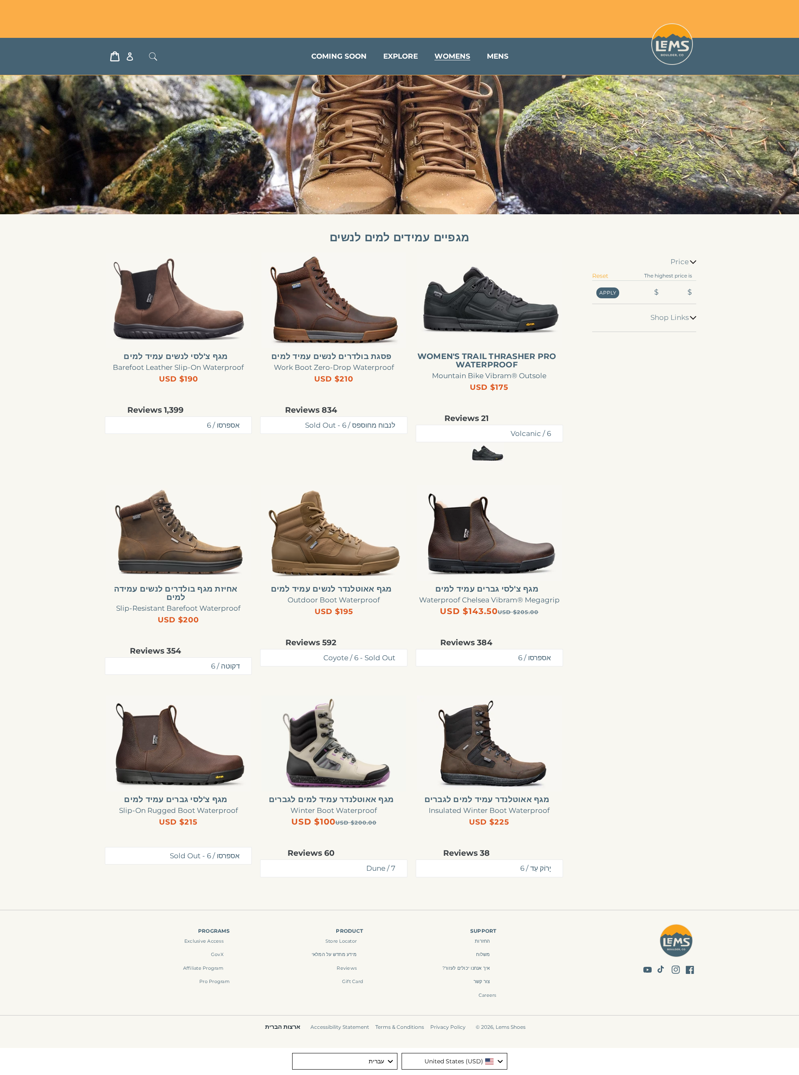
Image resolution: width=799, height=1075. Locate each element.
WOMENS (452, 56)
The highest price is (668, 275)
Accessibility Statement (339, 1027)
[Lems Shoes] (676, 942)
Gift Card (352, 981)
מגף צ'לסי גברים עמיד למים (486, 589)
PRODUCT (349, 931)
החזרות (482, 941)
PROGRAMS (214, 931)
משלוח (483, 954)
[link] (489, 300)
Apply (607, 293)
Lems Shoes (511, 1027)
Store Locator (160, 9)
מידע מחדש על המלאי (334, 954)
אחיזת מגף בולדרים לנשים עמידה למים (175, 593)
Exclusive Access (203, 941)
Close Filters (678, 251)
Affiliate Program (203, 968)
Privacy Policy (448, 1027)
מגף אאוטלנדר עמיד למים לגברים (486, 799)
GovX (217, 954)
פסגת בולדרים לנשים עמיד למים (331, 356)
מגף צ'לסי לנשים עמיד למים (176, 356)
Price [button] (679, 262)
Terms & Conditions (399, 1027)
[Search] (153, 56)
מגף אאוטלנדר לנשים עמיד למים (331, 589)
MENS (498, 56)
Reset (600, 276)
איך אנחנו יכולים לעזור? (466, 968)
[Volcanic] (487, 453)
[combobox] (454, 1061)
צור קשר (482, 981)
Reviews (347, 968)
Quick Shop (485, 334)
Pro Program (214, 981)
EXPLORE (400, 56)
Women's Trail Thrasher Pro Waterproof (486, 360)
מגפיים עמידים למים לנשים (399, 237)
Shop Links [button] (669, 317)
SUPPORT (483, 931)
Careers (487, 995)
